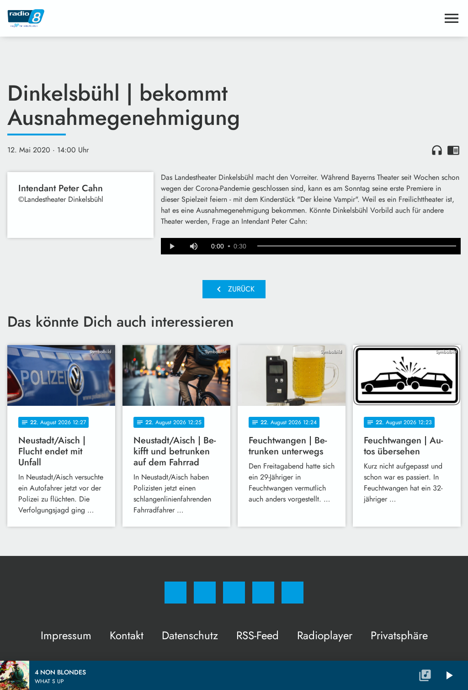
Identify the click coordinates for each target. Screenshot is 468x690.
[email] (292, 593)
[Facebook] (175, 593)
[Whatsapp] (234, 593)
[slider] (356, 246)
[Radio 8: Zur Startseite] (223, 18)
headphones (437, 150)
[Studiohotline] (263, 593)
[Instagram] (205, 593)
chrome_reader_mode (453, 150)
